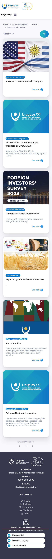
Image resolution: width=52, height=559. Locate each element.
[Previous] (19, 445)
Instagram (27, 507)
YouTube (27, 510)
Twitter (27, 501)
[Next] (33, 445)
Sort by (7, 34)
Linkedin (27, 504)
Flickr (27, 513)
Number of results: (25, 442)
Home (5, 24)
